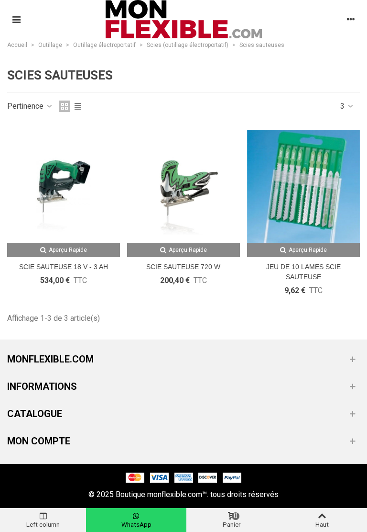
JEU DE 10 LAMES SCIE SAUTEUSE (303, 272)
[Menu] (16, 19)
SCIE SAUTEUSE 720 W (183, 267)
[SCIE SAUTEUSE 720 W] (183, 186)
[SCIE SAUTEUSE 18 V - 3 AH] (63, 186)
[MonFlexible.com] (184, 19)
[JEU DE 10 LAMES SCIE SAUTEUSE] (303, 186)
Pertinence (26, 106)
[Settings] (351, 19)
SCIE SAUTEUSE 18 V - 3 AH (63, 267)
